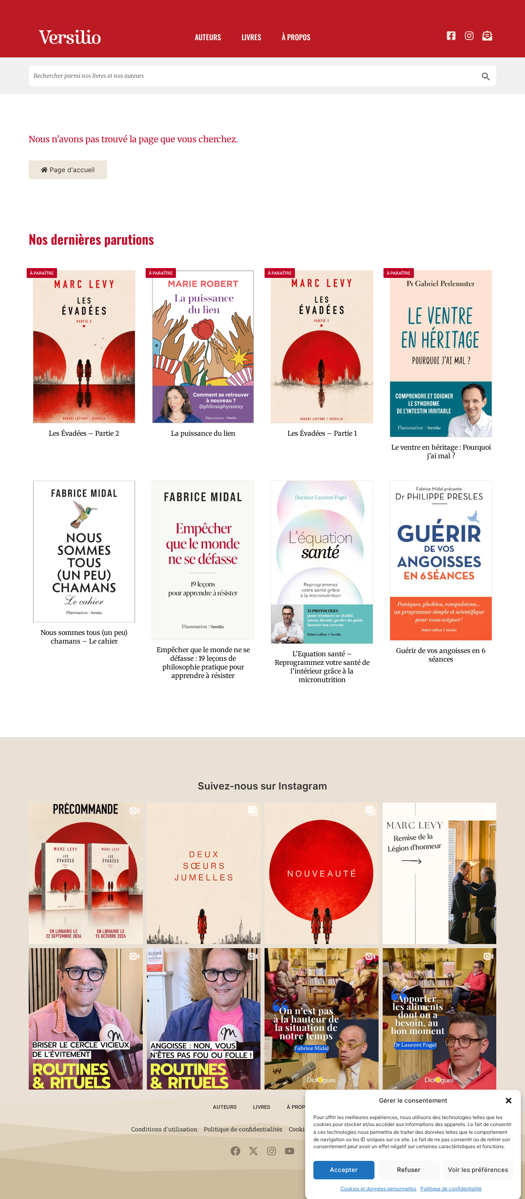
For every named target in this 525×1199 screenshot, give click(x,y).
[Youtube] (289, 1151)
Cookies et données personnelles (378, 1188)
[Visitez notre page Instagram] (469, 36)
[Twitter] (253, 1151)
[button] (508, 1101)
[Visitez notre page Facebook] (451, 36)
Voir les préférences (478, 1170)
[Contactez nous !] (487, 36)
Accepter (344, 1170)
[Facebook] (235, 1151)
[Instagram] (271, 1151)
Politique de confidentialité (451, 1188)
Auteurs (208, 37)
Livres (251, 37)
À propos (296, 37)
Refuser (408, 1170)
